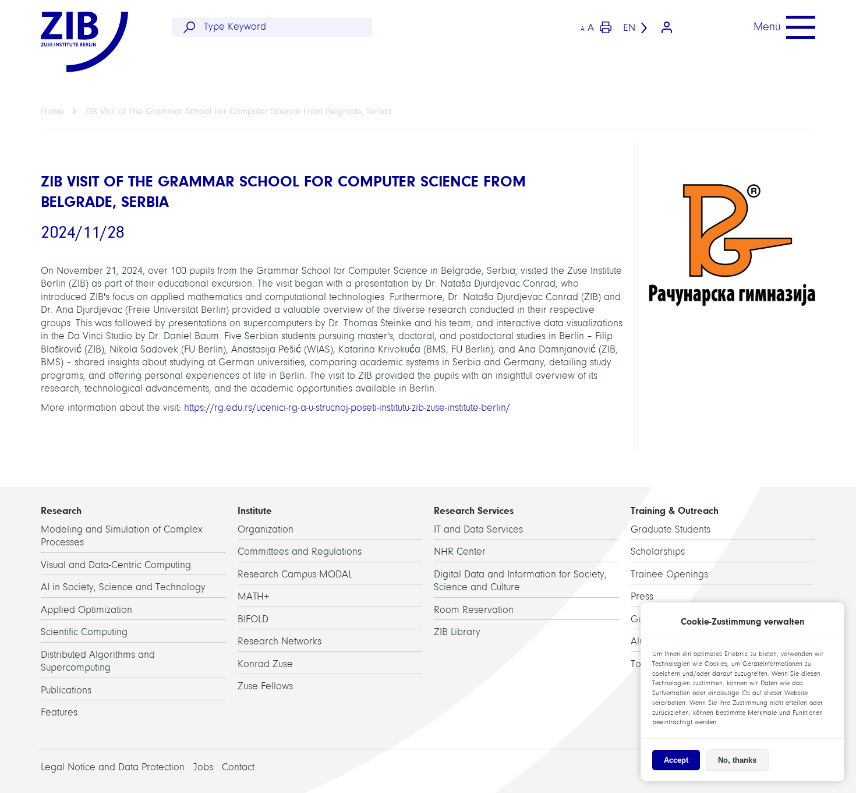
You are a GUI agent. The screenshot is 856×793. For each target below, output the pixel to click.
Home (53, 111)
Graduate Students (670, 529)
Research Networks (279, 641)
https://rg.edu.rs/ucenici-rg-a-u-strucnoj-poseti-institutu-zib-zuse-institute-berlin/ (347, 407)
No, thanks (737, 760)
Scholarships (658, 551)
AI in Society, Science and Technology (123, 587)
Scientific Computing (84, 631)
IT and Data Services (478, 529)
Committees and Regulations (300, 551)
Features (59, 712)
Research (61, 510)
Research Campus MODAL (295, 574)
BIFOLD (253, 619)
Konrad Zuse (265, 663)
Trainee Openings (669, 574)
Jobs (203, 767)
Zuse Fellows (265, 686)
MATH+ (253, 596)
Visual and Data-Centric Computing (116, 564)
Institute (255, 510)
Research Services (474, 510)
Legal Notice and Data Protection (113, 767)
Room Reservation (474, 609)
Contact (238, 767)
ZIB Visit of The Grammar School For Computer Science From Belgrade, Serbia (237, 111)
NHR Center (460, 551)
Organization (265, 529)
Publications (66, 690)
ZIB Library (457, 631)
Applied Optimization (86, 609)
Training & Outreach (675, 510)
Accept (676, 760)
